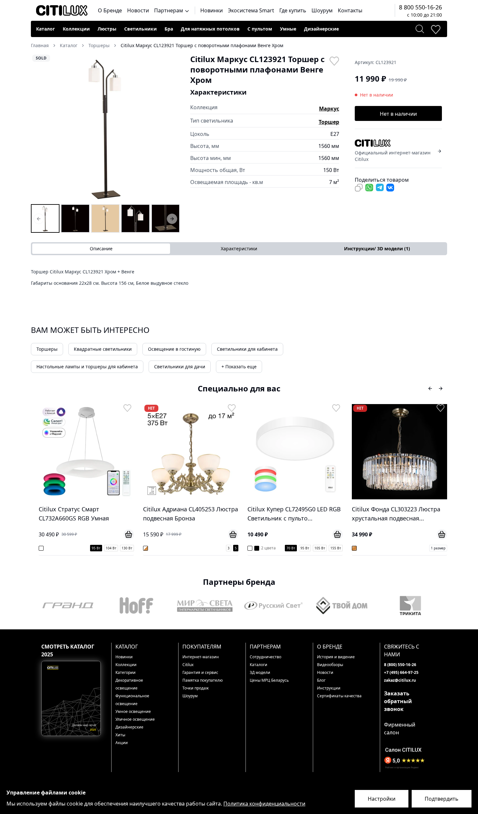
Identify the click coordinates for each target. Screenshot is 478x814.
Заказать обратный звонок (398, 701)
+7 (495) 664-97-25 (401, 672)
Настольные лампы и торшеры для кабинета (87, 366)
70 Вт (186, 548)
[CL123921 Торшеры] (45, 218)
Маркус (329, 108)
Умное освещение (133, 711)
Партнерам (169, 10)
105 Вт (215, 548)
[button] (105, 128)
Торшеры (47, 349)
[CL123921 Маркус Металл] (165, 218)
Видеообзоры (330, 664)
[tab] (377, 248)
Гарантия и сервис (200, 672)
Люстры (107, 29)
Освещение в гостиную (174, 349)
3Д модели (260, 672)
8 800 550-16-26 (420, 7)
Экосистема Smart (251, 10)
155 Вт (231, 548)
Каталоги (258, 664)
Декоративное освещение (129, 684)
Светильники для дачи (179, 366)
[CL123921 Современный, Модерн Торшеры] (105, 218)
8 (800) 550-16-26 (400, 664)
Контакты (350, 10)
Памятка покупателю (202, 680)
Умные (288, 29)
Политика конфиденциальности (264, 803)
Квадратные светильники (103, 349)
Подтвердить (441, 798)
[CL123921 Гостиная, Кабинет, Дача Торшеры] (135, 218)
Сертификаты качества (339, 696)
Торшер (329, 121)
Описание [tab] (101, 248)
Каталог (45, 29)
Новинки (211, 10)
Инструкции (328, 688)
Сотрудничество (265, 657)
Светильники (140, 29)
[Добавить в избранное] (334, 60)
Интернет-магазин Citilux (200, 660)
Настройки (381, 798)
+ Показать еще (239, 366)
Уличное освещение (135, 719)
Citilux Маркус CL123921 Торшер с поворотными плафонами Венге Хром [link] (202, 45)
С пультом (259, 29)
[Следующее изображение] (170, 128)
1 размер (334, 548)
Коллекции (76, 29)
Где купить (292, 10)
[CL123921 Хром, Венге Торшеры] (75, 218)
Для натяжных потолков (210, 29)
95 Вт (200, 548)
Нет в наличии (398, 113)
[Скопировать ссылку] (359, 187)
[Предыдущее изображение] (39, 128)
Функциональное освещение (132, 699)
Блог (321, 680)
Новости (138, 10)
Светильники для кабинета (247, 349)
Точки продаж (195, 688)
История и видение (336, 657)
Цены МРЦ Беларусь (269, 680)
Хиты (120, 735)
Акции (121, 742)
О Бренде (110, 10)
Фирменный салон (399, 728)
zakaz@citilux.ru (400, 680)
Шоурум (322, 10)
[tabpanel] (239, 279)
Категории (125, 672)
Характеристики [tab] (239, 248)
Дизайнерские (321, 29)
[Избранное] (435, 28)
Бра (169, 29)
